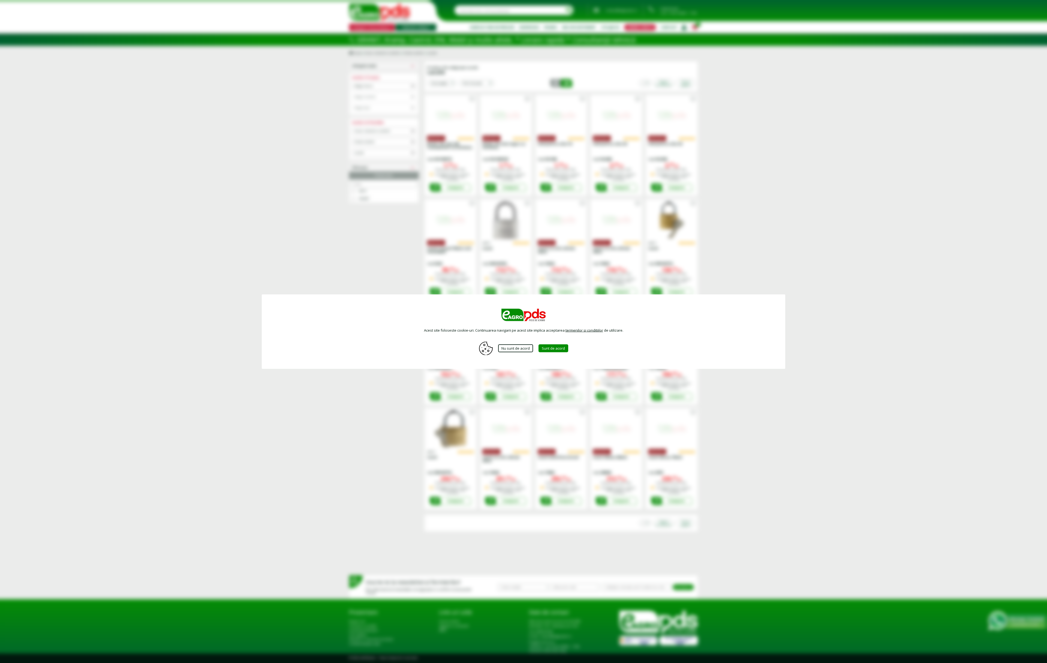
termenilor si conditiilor (584, 330)
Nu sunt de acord (515, 348)
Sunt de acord (553, 348)
